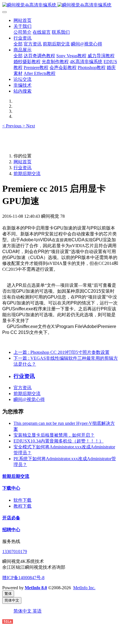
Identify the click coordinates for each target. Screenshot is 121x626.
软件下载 (23, 500)
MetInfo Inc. (84, 587)
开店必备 (11, 517)
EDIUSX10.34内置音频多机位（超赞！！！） (59, 441)
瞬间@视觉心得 (29, 399)
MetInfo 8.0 (36, 587)
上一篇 (61, 352)
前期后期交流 (27, 173)
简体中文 (23, 611)
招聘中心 (11, 529)
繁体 (8, 593)
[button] (12, 125)
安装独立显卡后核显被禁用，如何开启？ (54, 435)
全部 (18, 44)
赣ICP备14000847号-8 (23, 577)
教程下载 (23, 506)
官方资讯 (23, 387)
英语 (37, 611)
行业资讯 (23, 167)
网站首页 (23, 20)
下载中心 (11, 488)
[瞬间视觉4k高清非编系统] (60, 5)
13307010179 (14, 551)
